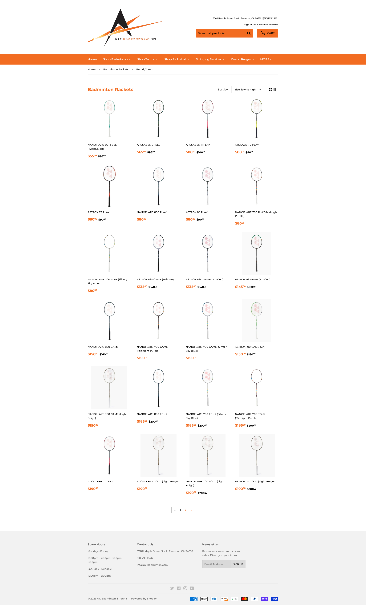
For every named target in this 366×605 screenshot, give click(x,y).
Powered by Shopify (144, 598)
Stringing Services (209, 59)
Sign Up (238, 564)
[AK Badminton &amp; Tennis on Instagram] (185, 588)
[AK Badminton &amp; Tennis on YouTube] (192, 588)
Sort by (223, 89)
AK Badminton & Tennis (112, 598)
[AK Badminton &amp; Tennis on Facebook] (179, 588)
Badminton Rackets (115, 69)
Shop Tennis (146, 59)
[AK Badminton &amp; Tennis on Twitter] (172, 588)
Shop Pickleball (175, 59)
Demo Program (242, 59)
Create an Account (267, 24)
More (264, 59)
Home (92, 59)
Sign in (248, 24)
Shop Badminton (115, 59)
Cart (270, 33)
